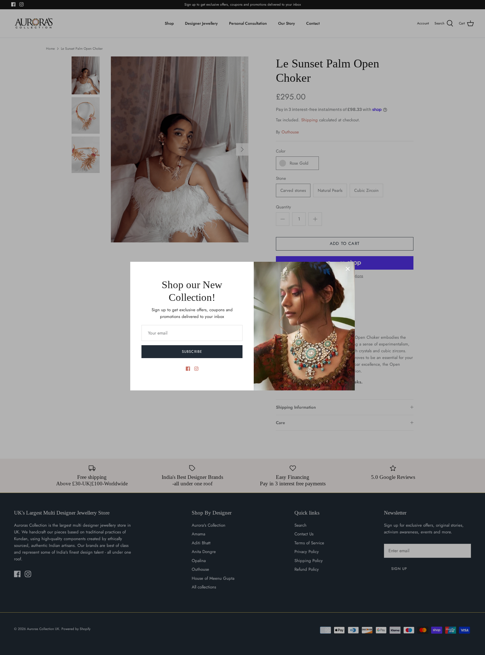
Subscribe (192, 351)
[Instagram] (196, 369)
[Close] (348, 269)
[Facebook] (188, 369)
